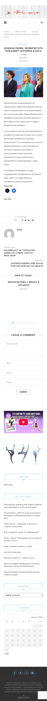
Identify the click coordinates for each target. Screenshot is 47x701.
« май (6, 653)
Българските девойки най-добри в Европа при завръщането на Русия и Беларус (23, 505)
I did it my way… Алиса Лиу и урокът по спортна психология (20, 525)
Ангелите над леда (12, 552)
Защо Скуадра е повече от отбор (18, 546)
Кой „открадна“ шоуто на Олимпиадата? (21, 532)
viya (24, 54)
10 (34, 322)
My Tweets (8, 484)
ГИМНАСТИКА (20, 32)
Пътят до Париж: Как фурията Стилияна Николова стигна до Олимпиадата (22, 564)
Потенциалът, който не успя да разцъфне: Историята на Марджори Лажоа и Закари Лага (22, 515)
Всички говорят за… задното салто (19, 557)
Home (6, 32)
